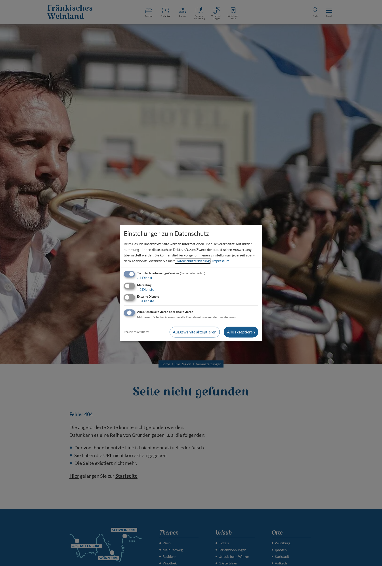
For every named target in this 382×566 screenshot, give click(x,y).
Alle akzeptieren (241, 331)
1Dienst (144, 278)
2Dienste (145, 289)
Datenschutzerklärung (193, 261)
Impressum (220, 261)
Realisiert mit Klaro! (136, 332)
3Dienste (145, 301)
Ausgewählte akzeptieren (194, 331)
